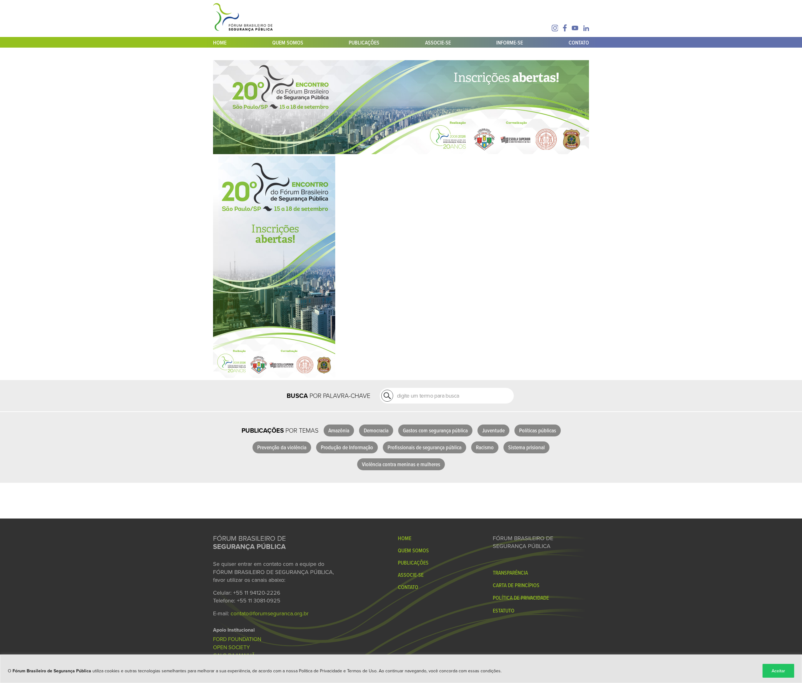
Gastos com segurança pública (435, 430)
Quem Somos (287, 42)
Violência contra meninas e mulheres (401, 464)
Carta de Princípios (516, 585)
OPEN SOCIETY (231, 647)
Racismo (485, 447)
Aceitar (778, 671)
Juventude (493, 430)
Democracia (376, 430)
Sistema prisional (526, 447)
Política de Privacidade (521, 598)
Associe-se (438, 42)
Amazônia (338, 430)
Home (220, 42)
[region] (401, 668)
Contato (579, 42)
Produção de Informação (347, 447)
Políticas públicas (537, 430)
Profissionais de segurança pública (424, 447)
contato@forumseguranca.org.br (270, 613)
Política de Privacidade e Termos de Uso (338, 671)
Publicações (364, 42)
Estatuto (503, 610)
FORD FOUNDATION (237, 639)
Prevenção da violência (281, 447)
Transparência (510, 572)
